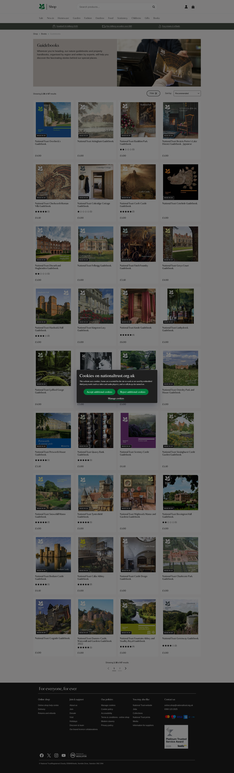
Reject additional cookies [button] (132, 391)
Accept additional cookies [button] (99, 391)
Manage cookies (116, 398)
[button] (193, 7)
